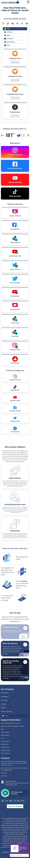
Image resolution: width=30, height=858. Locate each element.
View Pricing (15, 62)
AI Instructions (5, 753)
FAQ (2, 729)
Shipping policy (5, 750)
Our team (4, 776)
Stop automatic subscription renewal (12, 726)
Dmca (3, 738)
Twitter (3, 704)
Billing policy (5, 744)
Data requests (5, 741)
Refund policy (5, 735)
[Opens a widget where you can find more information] (19, 849)
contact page (7, 770)
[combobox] (15, 715)
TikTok (3, 708)
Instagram (5, 696)
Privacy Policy (5, 732)
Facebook (5, 693)
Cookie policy (5, 747)
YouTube (4, 700)
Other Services (6, 711)
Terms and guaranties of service (10, 723)
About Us (4, 773)
